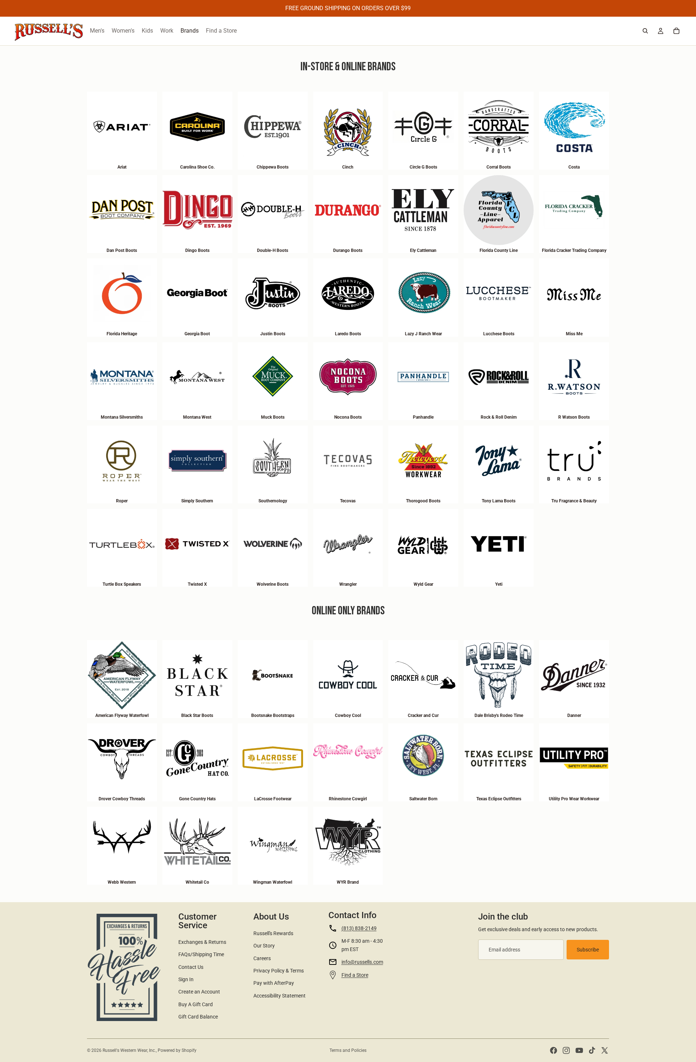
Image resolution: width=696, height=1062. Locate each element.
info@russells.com (362, 962)
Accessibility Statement (279, 996)
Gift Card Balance (198, 1017)
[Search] (645, 31)
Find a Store (354, 975)
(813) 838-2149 (359, 928)
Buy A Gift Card (195, 1004)
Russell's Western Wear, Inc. (129, 1050)
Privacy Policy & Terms (278, 971)
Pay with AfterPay (273, 983)
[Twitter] (604, 1050)
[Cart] (676, 31)
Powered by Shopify (177, 1050)
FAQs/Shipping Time (201, 954)
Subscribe (588, 950)
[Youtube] (579, 1050)
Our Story (264, 946)
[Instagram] (566, 1050)
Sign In (186, 979)
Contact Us (190, 967)
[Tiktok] (592, 1050)
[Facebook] (553, 1050)
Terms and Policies (348, 1050)
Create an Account (199, 992)
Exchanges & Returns (202, 942)
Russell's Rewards (273, 933)
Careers (262, 958)
